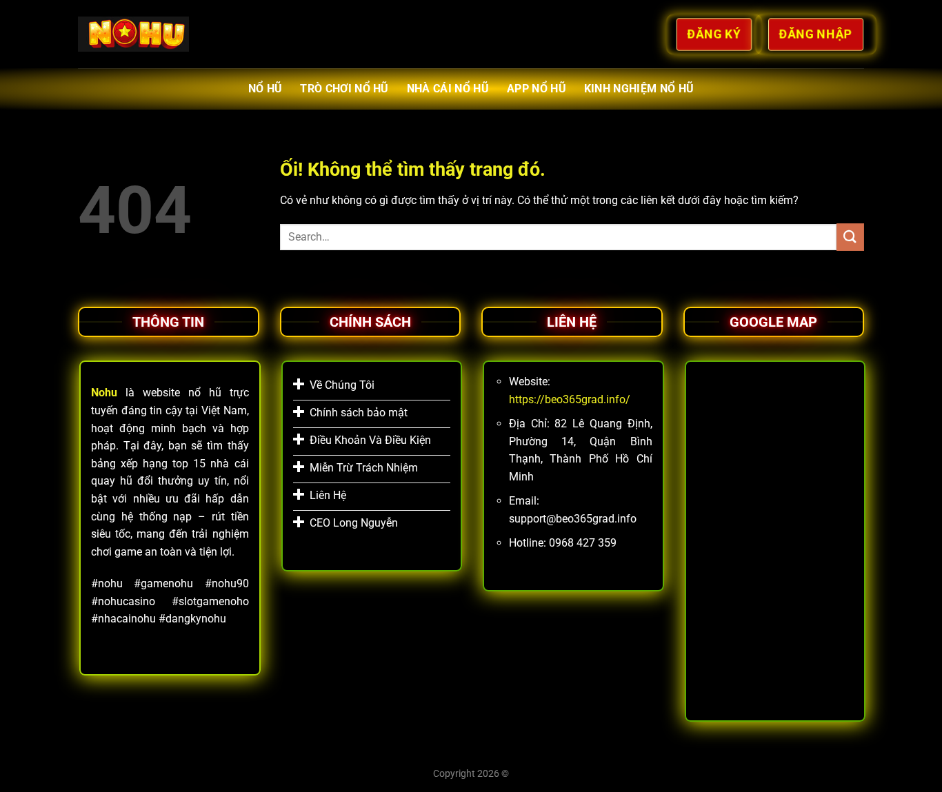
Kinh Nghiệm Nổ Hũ (639, 88)
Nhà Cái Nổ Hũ (448, 88)
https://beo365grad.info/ (569, 399)
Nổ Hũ (265, 88)
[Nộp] (850, 236)
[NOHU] (133, 33)
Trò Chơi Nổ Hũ (344, 88)
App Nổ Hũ (536, 88)
